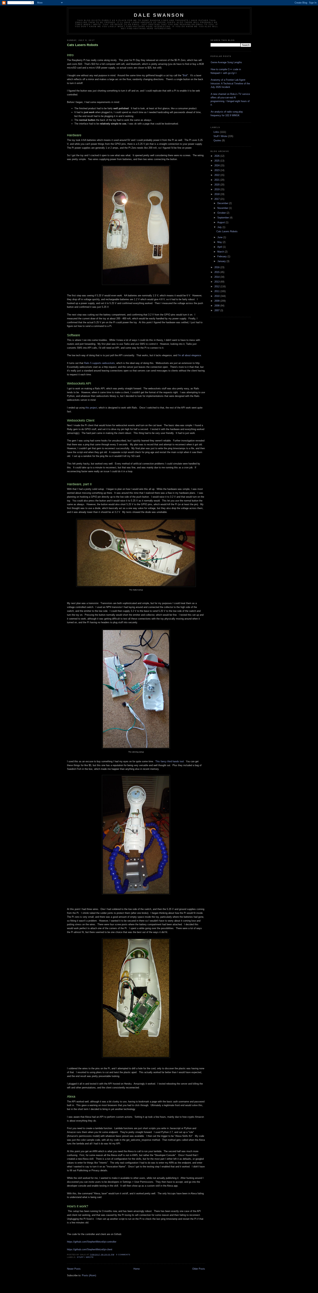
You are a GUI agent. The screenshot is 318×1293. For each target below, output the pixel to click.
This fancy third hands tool (169, 761)
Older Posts (198, 1268)
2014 (217, 277)
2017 (217, 199)
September (223, 217)
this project (91, 407)
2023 (217, 170)
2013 (217, 281)
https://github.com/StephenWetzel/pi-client (89, 1249)
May (220, 242)
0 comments (123, 1255)
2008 (217, 305)
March (221, 251)
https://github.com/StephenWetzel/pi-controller (91, 1241)
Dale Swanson (159, 15)
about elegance (193, 355)
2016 (217, 267)
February (222, 256)
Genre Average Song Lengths (226, 62)
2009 (217, 300)
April (220, 246)
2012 (217, 286)
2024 (217, 165)
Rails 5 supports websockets (99, 363)
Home (136, 1268)
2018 (217, 194)
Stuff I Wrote (85, 1257)
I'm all (181, 355)
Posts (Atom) (89, 1275)
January (222, 261)
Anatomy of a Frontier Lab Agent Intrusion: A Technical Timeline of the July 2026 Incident (230, 83)
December (223, 203)
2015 (217, 272)
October (222, 212)
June (220, 237)
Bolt (185, 75)
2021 (217, 179)
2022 (217, 175)
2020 (217, 184)
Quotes (217, 140)
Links (216, 132)
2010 (217, 296)
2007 (217, 310)
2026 (217, 156)
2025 (217, 160)
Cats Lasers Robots (82, 45)
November (223, 208)
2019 (217, 189)
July (219, 227)
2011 (217, 291)
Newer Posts (74, 1268)
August (221, 222)
